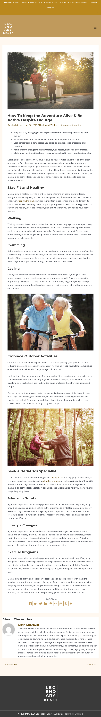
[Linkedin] (45, 603)
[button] (97, 13)
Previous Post (10, 664)
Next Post (92, 664)
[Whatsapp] (65, 603)
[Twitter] (35, 603)
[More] (70, 603)
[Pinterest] (50, 603)
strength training (25, 200)
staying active (56, 477)
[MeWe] (55, 603)
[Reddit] (40, 603)
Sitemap (79, 713)
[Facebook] (30, 603)
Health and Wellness (49, 125)
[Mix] (60, 603)
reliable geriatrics (51, 481)
